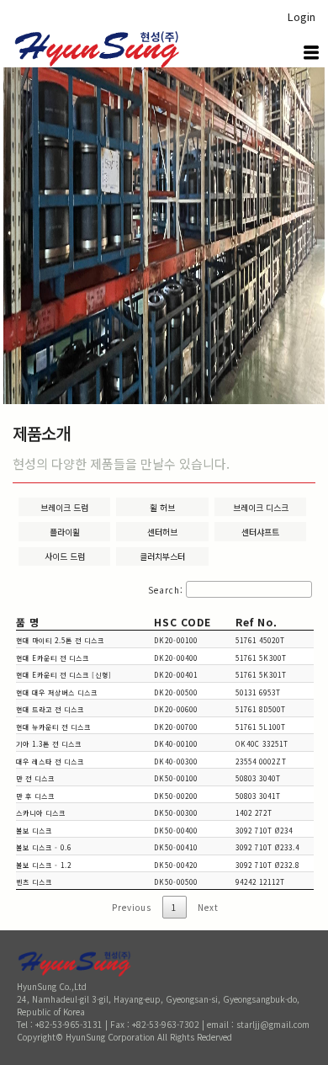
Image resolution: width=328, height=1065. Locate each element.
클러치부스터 (162, 556)
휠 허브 (162, 507)
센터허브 (162, 531)
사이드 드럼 (65, 556)
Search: (165, 589)
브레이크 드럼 (64, 507)
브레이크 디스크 (260, 507)
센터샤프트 (260, 531)
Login (301, 16)
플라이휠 (65, 531)
